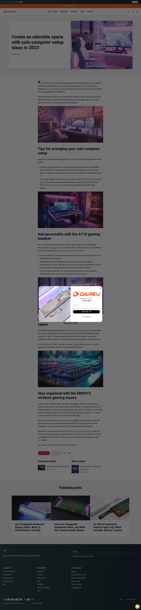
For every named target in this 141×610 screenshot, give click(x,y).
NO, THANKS (86, 316)
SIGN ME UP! (86, 311)
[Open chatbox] (137, 606)
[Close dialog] (101, 288)
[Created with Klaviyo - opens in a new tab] (70, 323)
